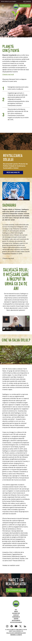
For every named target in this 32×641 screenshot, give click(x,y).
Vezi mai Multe (13, 172)
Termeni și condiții (16, 634)
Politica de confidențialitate (16, 633)
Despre (16, 618)
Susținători (16, 613)
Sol (16, 609)
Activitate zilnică (16, 622)
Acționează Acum (25, 5)
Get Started (27, 1)
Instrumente (16, 620)
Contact (16, 615)
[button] (2, 5)
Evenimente (16, 616)
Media (16, 611)
